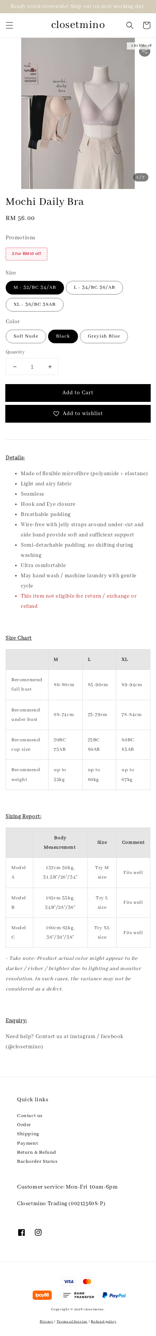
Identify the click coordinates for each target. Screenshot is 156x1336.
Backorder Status (37, 1161)
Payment (27, 1143)
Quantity (15, 352)
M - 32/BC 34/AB (35, 287)
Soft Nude (26, 336)
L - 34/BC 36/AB (94, 287)
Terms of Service (72, 1321)
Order (24, 1125)
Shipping (28, 1134)
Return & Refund (36, 1152)
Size (11, 273)
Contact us (29, 1116)
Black (63, 336)
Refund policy (103, 1321)
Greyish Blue (104, 336)
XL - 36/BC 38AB (35, 304)
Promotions (21, 237)
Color (13, 321)
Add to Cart (78, 392)
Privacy (46, 1321)
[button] (9, 25)
